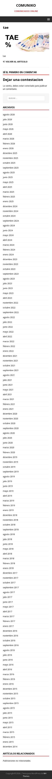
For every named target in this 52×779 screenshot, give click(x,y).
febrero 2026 (9, 143)
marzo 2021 (8, 399)
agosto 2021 (9, 375)
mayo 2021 (8, 389)
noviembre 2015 (10, 693)
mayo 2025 (8, 182)
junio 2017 (8, 602)
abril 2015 (7, 727)
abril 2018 (7, 553)
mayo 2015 (8, 722)
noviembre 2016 (10, 635)
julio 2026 (7, 119)
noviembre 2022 (10, 302)
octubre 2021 (9, 365)
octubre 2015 (9, 698)
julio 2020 (7, 437)
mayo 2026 (8, 129)
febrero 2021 (9, 404)
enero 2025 (8, 201)
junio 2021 (8, 384)
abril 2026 (7, 134)
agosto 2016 (9, 650)
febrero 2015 (9, 737)
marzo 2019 (8, 500)
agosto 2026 (9, 114)
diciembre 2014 (10, 746)
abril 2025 (7, 187)
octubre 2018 (9, 524)
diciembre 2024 (10, 206)
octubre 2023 (9, 269)
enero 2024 (8, 254)
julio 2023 (7, 283)
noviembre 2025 (10, 158)
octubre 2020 (9, 423)
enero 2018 (8, 568)
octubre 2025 (9, 162)
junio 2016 (8, 659)
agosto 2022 (9, 317)
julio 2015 (7, 713)
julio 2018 (7, 539)
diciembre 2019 (10, 457)
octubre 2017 (9, 582)
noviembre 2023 (10, 264)
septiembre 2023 (11, 273)
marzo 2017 (8, 616)
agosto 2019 (9, 476)
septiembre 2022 (11, 312)
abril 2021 (7, 394)
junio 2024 (8, 230)
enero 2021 (8, 408)
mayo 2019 (8, 491)
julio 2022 (7, 322)
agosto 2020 (9, 433)
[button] (48, 19)
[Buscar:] (26, 98)
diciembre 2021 (10, 355)
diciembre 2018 (10, 515)
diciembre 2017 (10, 572)
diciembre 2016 (10, 630)
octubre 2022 (9, 307)
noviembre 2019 (10, 462)
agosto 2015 (9, 708)
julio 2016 (7, 655)
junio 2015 (8, 717)
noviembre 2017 (10, 577)
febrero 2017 (9, 621)
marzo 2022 (8, 341)
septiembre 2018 (11, 529)
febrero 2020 (9, 452)
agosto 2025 (9, 172)
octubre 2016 (9, 640)
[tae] (26, 50)
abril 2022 (7, 336)
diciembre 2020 (10, 413)
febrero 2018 (9, 563)
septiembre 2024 (11, 220)
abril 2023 (7, 298)
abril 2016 (7, 669)
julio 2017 (7, 597)
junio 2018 (8, 544)
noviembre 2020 (10, 418)
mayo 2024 (8, 235)
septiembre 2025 (11, 167)
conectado (29, 85)
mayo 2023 (8, 293)
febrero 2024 (9, 249)
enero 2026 (8, 148)
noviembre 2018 (10, 519)
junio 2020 (8, 442)
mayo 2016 (8, 664)
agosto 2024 (9, 225)
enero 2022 (8, 351)
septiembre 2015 (11, 703)
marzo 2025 (8, 191)
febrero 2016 (9, 679)
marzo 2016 (8, 674)
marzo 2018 (8, 558)
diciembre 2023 (10, 259)
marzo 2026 (8, 138)
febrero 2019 (9, 505)
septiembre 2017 (11, 587)
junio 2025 (8, 177)
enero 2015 (8, 741)
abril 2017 (7, 611)
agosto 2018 (9, 534)
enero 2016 (8, 683)
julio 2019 (7, 481)
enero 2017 (8, 626)
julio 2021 (7, 380)
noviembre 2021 (10, 360)
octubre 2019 (9, 466)
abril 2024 (7, 240)
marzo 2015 (8, 732)
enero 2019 (8, 510)
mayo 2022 (8, 331)
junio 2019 (8, 486)
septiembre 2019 (11, 471)
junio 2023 (8, 288)
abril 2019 (7, 495)
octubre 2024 (9, 215)
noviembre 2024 (10, 211)
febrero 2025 (9, 196)
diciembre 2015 (10, 688)
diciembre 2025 (10, 153)
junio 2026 (8, 124)
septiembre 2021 (11, 370)
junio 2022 (8, 326)
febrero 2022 (9, 346)
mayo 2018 (8, 548)
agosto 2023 (9, 278)
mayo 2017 (8, 606)
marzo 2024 (8, 244)
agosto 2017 (9, 592)
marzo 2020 (8, 447)
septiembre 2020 (11, 428)
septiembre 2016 (11, 645)
